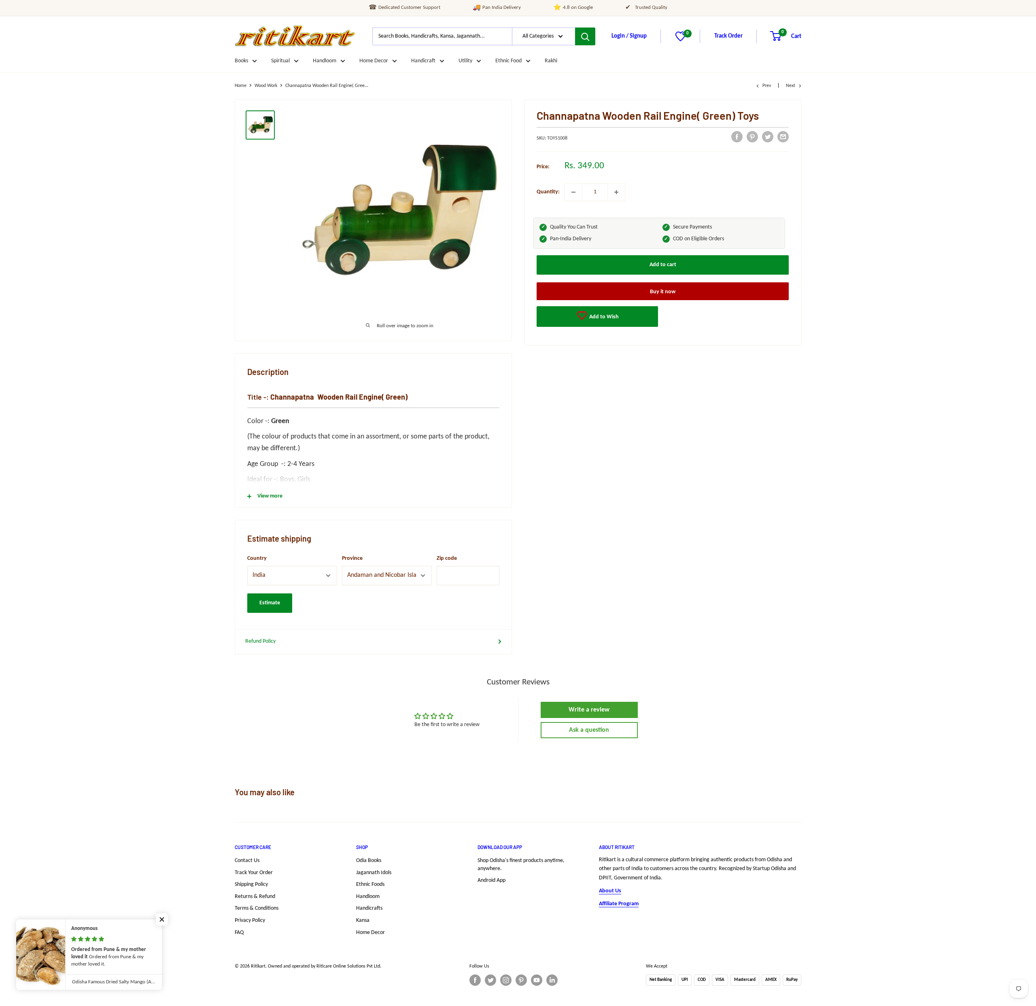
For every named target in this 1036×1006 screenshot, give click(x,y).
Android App (491, 880)
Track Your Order (254, 873)
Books (241, 61)
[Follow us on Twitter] (490, 980)
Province (352, 558)
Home (240, 85)
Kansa (362, 920)
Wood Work (266, 85)
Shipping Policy (251, 884)
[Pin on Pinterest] (752, 136)
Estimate (269, 603)
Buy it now (662, 292)
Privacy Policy (250, 920)
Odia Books (368, 861)
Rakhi (551, 61)
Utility (465, 61)
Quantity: (548, 192)
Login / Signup (629, 36)
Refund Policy (260, 641)
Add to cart (663, 265)
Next (790, 85)
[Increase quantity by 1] (616, 192)
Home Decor (373, 61)
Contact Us (247, 861)
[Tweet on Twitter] (767, 136)
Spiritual (280, 61)
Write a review (589, 710)
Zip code (447, 558)
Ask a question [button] (589, 730)
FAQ (239, 933)
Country (257, 558)
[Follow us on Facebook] (475, 980)
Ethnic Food (508, 61)
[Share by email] (783, 136)
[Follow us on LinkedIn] (552, 980)
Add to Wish (603, 317)
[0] (680, 40)
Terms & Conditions (256, 908)
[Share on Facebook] (737, 136)
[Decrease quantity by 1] (573, 192)
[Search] (585, 36)
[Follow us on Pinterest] (521, 980)
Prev (766, 85)
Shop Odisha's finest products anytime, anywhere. (521, 865)
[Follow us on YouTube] (536, 980)
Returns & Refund (255, 897)
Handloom (324, 61)
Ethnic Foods (370, 884)
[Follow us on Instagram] (506, 980)
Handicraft (423, 61)
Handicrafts (369, 908)
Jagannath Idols (373, 873)
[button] (162, 919)
